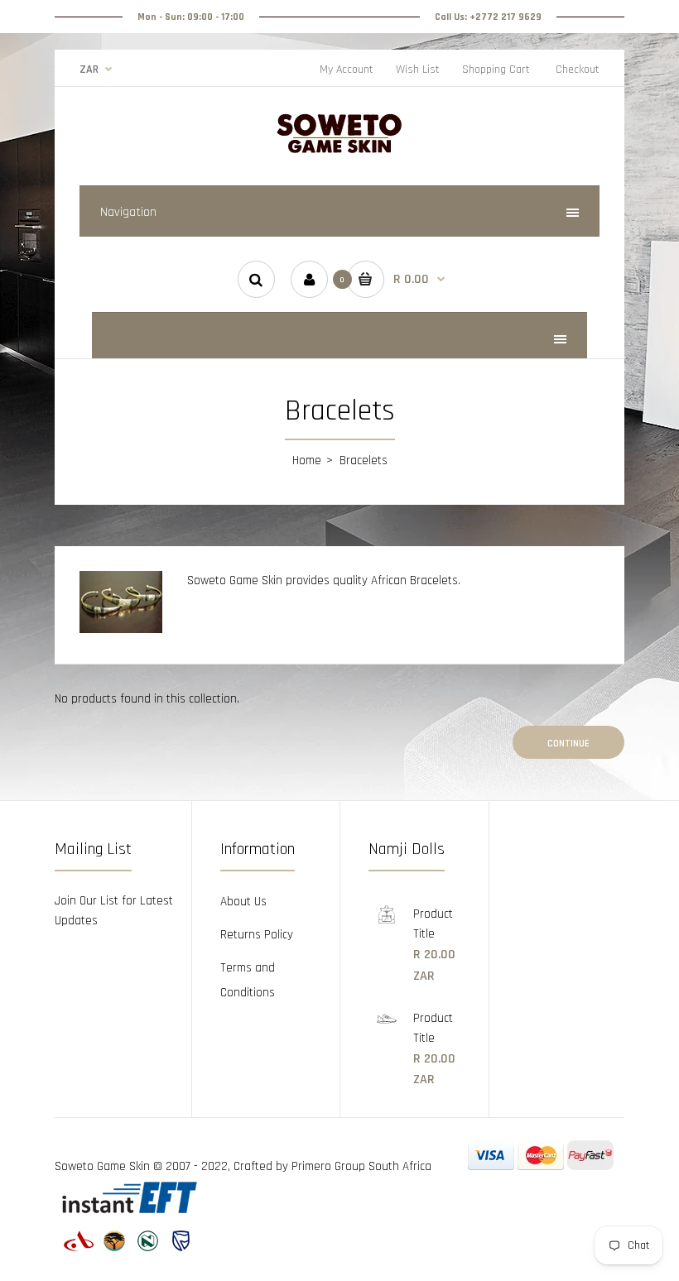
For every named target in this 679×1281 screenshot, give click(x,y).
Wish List (418, 69)
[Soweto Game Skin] (339, 151)
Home (306, 460)
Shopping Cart (496, 69)
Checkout (578, 69)
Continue (568, 743)
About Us (243, 901)
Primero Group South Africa (361, 1166)
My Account (346, 69)
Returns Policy (256, 935)
